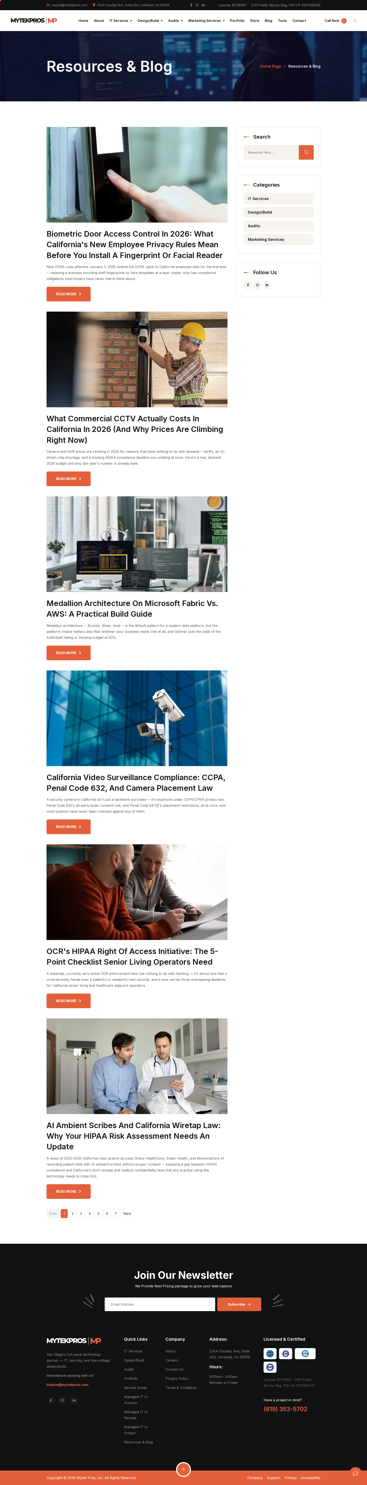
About (99, 20)
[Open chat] (355, 1473)
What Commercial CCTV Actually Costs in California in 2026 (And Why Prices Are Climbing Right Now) (135, 429)
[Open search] (354, 21)
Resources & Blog (138, 1442)
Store (254, 20)
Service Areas (135, 1388)
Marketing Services (205, 20)
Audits (174, 20)
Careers (171, 1360)
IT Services (119, 20)
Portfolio (237, 20)
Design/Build (149, 20)
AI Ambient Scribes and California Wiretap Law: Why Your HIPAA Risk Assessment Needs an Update (134, 1136)
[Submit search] (306, 152)
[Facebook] (191, 5)
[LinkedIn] (203, 5)
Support (273, 1478)
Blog (268, 20)
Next (127, 1213)
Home (83, 20)
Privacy (291, 1478)
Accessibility (310, 1478)
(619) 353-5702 (286, 1409)
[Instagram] (197, 5)
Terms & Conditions (181, 1388)
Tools (282, 20)
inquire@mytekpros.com (70, 5)
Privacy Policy (176, 1378)
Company (255, 1478)
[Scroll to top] (183, 1469)
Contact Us (174, 1369)
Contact (299, 20)
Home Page (270, 66)
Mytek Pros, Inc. (90, 1478)
